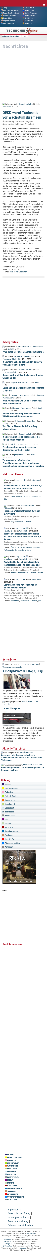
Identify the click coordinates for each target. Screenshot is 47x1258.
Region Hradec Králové (11, 13)
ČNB (12, 547)
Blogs (24, 36)
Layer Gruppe (11, 708)
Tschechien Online (26, 104)
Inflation (36, 547)
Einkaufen (8, 792)
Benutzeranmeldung (18, 1221)
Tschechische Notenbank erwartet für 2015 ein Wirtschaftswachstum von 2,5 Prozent (22, 536)
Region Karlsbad (30, 15)
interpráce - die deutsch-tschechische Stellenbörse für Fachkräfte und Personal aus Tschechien (21, 758)
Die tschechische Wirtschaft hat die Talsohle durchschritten (20, 586)
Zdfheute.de (19, 421)
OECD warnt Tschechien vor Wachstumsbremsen (22, 115)
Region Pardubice (31, 13)
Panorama (7, 359)
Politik (10, 349)
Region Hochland (9, 21)
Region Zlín (28, 23)
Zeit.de (13, 444)
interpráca (7, 1242)
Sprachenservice (11, 831)
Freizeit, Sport (10, 796)
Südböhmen (29, 18)
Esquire (14, 382)
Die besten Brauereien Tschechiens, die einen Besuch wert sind (21, 438)
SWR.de (14, 395)
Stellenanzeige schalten (10, 36)
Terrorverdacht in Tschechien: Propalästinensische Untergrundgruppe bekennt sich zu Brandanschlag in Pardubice (23, 463)
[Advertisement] (23, 76)
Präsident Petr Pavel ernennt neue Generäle (23, 351)
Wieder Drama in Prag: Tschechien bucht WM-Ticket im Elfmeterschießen (21, 415)
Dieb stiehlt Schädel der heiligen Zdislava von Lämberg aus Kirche (22, 363)
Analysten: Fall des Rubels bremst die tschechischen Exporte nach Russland (21, 563)
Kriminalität (16, 359)
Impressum (13, 1209)
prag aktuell (18, 455)
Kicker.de (15, 408)
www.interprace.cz (25, 752)
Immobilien (7, 704)
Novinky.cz (8, 531)
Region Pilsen (7, 18)
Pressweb (22, 1248)
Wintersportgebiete (12, 843)
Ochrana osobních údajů (20, 1225)
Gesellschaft (9, 804)
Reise (5, 372)
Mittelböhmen (29, 8)
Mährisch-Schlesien (9, 15)
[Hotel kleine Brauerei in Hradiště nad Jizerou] (19, 883)
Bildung (7, 784)
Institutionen (9, 815)
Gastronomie (16, 667)
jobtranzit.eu (7, 1246)
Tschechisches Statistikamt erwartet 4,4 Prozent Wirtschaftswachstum (23, 487)
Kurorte (7, 823)
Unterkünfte (9, 839)
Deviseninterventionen (23, 550)
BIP (30, 496)
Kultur (7, 819)
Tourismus (7, 667)
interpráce (7, 1240)
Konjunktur (36, 496)
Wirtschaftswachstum (18, 272)
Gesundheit (11, 372)
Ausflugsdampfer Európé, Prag (23, 671)
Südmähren (29, 21)
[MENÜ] (44, 3)
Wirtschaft (7, 107)
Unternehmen (8, 398)
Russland (32, 573)
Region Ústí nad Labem (11, 10)
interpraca (8, 1244)
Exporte (40, 573)
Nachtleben (9, 827)
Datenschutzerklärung (19, 1213)
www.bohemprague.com (32, 765)
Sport (40, 408)
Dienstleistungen (11, 788)
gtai (39, 601)
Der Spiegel (18, 356)
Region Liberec (30, 10)
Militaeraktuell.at (24, 347)
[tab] (23, 784)
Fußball (5, 411)
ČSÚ (5, 499)
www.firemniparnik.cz (30, 664)
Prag (5, 8)
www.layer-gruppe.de (30, 701)
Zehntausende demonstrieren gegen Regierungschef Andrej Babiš (19, 448)
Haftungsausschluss (18, 1217)
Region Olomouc (8, 23)
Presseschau (38, 347)
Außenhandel (9, 550)
